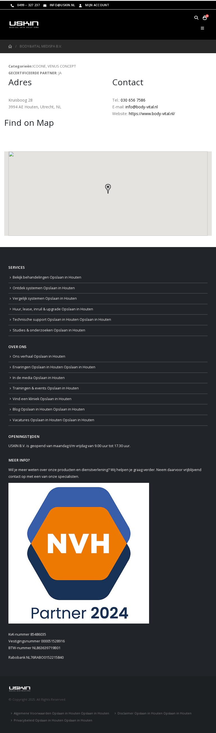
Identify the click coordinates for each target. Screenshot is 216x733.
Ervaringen (54, 367)
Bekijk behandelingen (47, 277)
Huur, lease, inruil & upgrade (53, 309)
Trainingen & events (46, 388)
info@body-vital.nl (141, 106)
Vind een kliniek (42, 398)
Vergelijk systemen (45, 298)
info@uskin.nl (62, 5)
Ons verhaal (39, 356)
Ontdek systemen (44, 288)
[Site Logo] (23, 24)
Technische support (62, 319)
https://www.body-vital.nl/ (152, 113)
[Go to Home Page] (10, 46)
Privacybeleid (53, 720)
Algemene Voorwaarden (61, 713)
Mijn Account (97, 5)
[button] (196, 17)
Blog (49, 409)
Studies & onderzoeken (49, 330)
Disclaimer (155, 713)
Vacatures (53, 420)
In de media (39, 377)
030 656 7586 (133, 100)
